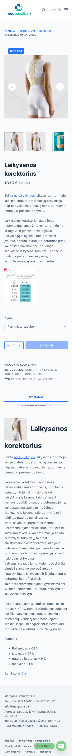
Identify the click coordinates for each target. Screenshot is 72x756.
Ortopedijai (34, 373)
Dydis (8, 318)
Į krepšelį (46, 345)
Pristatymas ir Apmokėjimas (34, 740)
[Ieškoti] (43, 9)
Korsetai (31, 369)
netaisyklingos (24, 195)
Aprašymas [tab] (36, 397)
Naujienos (45, 751)
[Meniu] (66, 9)
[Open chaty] (61, 746)
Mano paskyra (12, 751)
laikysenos (45, 379)
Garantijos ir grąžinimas (17, 746)
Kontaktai (30, 751)
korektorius (25, 379)
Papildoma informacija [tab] (36, 405)
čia (24, 673)
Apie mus (9, 740)
